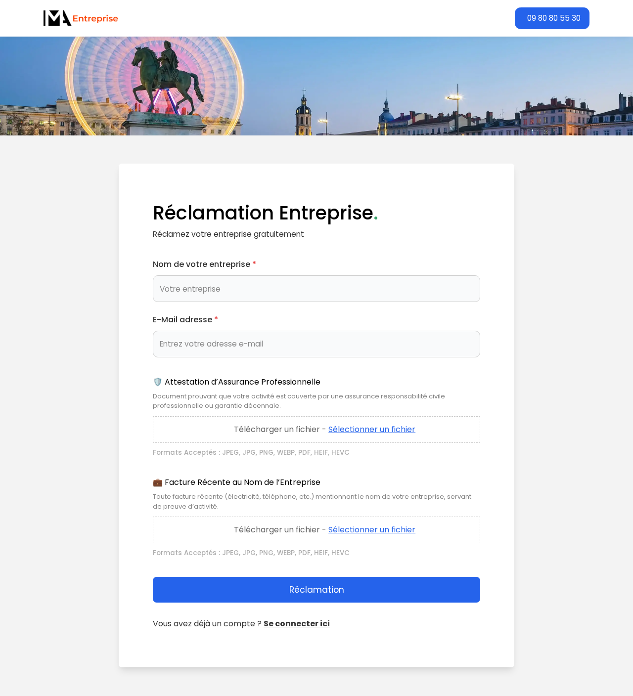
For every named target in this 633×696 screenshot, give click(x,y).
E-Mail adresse (185, 319)
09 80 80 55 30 (554, 18)
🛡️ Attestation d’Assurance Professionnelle (236, 382)
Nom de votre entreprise (204, 264)
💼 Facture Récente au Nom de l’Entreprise (236, 482)
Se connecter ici (297, 623)
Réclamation (316, 590)
